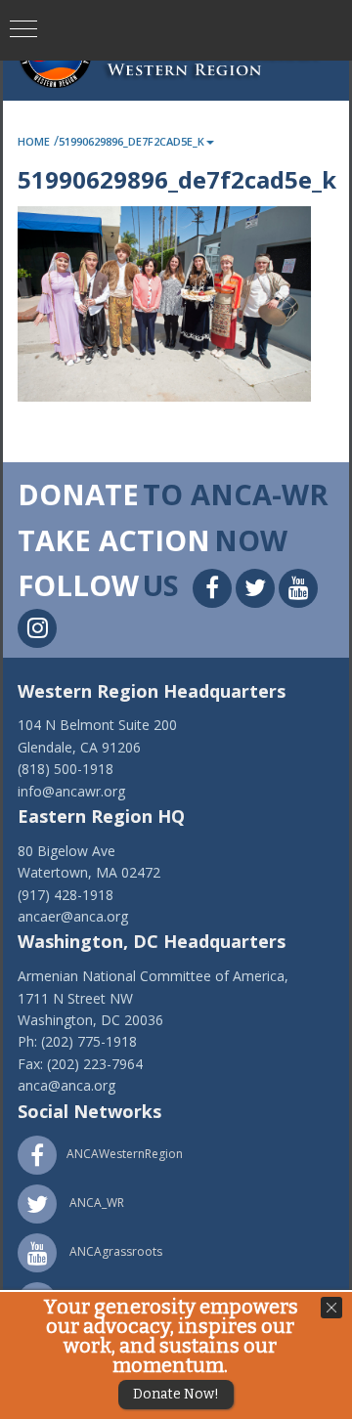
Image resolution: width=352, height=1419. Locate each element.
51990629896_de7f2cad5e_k (131, 141)
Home (34, 141)
